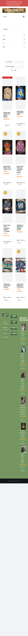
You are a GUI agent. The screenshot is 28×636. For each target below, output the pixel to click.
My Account (5, 322)
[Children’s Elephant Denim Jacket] (21, 206)
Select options (19, 124)
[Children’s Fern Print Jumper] (7, 265)
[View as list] (15, 70)
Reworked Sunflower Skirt (20, 113)
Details (8, 125)
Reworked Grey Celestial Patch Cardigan (7, 228)
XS (4, 47)
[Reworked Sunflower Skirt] (21, 93)
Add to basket (19, 242)
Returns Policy (5, 328)
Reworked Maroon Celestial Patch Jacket (20, 169)
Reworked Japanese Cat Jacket (20, 286)
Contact (5, 337)
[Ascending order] (22, 61)
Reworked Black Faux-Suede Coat (7, 168)
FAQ (5, 333)
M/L (4, 39)
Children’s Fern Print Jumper (7, 286)
